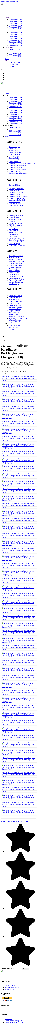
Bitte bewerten (5, 969)
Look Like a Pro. (14, 62)
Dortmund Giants (14, 185)
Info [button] (6, 324)
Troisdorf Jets (13, 314)
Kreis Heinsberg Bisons (16, 238)
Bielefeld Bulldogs (15, 154)
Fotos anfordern (14, 64)
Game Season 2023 (15, 25)
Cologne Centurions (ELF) (17, 165)
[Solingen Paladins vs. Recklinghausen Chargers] (19, 381)
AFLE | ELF (9, 47)
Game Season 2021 (15, 29)
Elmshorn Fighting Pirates (17, 198)
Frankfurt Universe (15, 204)
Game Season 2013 (15, 44)
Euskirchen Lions (14, 202)
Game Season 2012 (15, 46)
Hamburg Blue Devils (16, 216)
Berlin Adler (13, 149)
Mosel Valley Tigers (15, 259)
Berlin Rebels (13, 150)
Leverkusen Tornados (16, 242)
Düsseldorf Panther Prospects (18, 196)
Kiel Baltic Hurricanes (16, 232)
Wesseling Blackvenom (16, 316)
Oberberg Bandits (14, 274)
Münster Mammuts (15, 267)
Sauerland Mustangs (15, 307)
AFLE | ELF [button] (9, 125)
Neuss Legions (14, 272)
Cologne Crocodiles (15, 167)
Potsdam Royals (14, 284)
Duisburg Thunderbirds (16, 189)
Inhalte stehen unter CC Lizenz (15, 1022)
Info (6, 61)
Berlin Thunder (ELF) (16, 152)
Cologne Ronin (14, 175)
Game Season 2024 (15, 23)
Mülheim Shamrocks (15, 263)
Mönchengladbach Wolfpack (18, 261)
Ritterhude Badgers (15, 301)
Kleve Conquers (14, 234)
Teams (7, 59)
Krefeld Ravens (14, 236)
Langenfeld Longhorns (16, 240)
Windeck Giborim (15, 320)
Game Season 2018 (15, 34)
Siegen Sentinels (14, 311)
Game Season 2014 (15, 42)
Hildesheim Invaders (15, 225)
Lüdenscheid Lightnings (17, 245)
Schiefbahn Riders (15, 309)
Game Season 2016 (15, 38)
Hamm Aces (13, 221)
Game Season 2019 (15, 33)
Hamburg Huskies (15, 217)
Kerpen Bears (13, 229)
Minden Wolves (14, 258)
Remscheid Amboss (15, 296)
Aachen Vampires (14, 147)
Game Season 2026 (15, 19)
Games (7, 18)
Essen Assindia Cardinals (17, 200)
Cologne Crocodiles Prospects (18, 169)
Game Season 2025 (15, 21)
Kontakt (11, 66)
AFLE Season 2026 (15, 49)
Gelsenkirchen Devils (16, 205)
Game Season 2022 (15, 27)
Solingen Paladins (15, 312)
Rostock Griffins (14, 303)
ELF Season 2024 (15, 55)
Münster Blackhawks (16, 265)
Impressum (8, 1019)
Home (7, 16)
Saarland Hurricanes (15, 305)
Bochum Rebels (14, 160)
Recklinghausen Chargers (17, 294)
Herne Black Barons (15, 223)
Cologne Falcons (14, 171)
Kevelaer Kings (14, 231)
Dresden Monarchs (15, 187)
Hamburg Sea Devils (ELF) (18, 219)
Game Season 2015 (15, 40)
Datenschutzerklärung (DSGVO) (15, 1021)
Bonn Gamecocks (15, 162)
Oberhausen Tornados (16, 276)
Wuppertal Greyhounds (16, 322)
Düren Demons (14, 190)
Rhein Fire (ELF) (14, 297)
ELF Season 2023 (15, 57)
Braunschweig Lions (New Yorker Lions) (22, 163)
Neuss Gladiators (14, 271)
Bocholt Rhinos (14, 156)
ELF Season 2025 (15, 53)
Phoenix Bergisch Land (16, 282)
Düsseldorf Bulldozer (16, 192)
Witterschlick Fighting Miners (18, 318)
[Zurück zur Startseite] (12, 10)
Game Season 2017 (15, 36)
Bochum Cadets (14, 158)
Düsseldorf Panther (15, 194)
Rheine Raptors (14, 299)
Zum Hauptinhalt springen (9, 2)
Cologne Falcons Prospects (18, 173)
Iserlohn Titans (14, 227)
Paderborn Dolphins (15, 278)
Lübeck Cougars (14, 244)
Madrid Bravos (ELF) (16, 256)
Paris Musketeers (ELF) (16, 280)
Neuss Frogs (13, 269)
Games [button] (7, 95)
